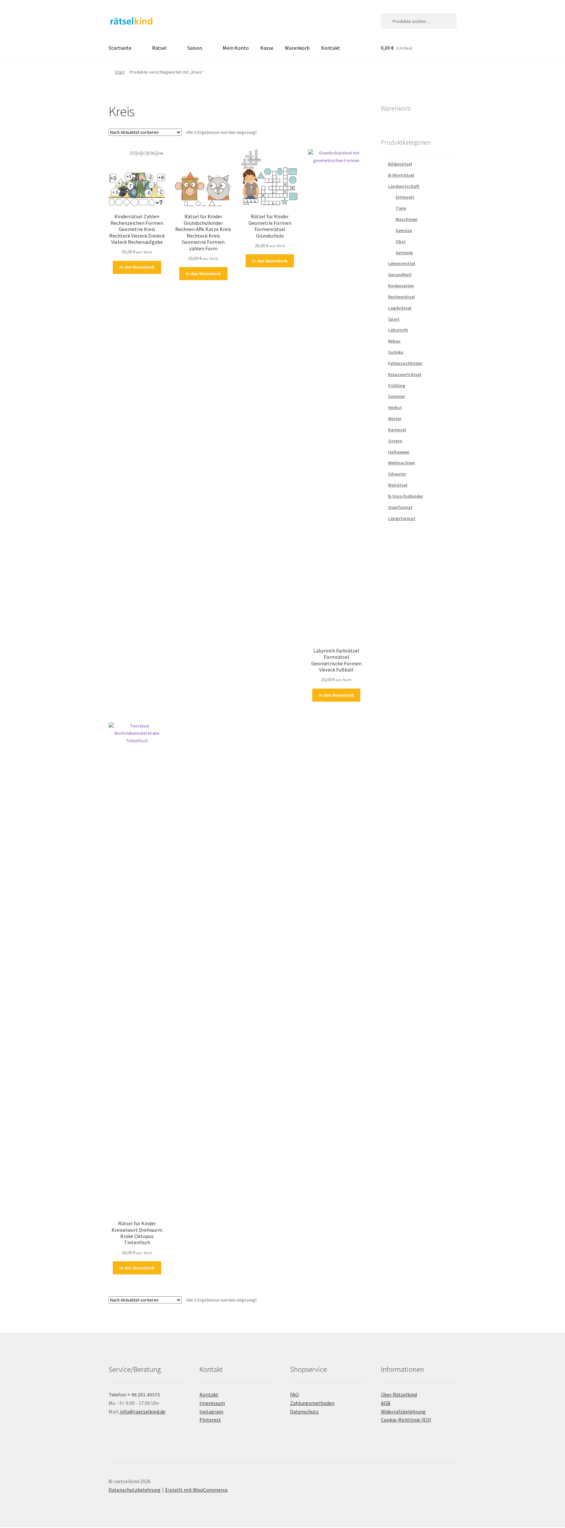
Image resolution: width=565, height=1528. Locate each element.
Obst (401, 241)
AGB (385, 1403)
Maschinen (407, 219)
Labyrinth (398, 330)
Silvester (397, 474)
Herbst (395, 407)
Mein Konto (236, 48)
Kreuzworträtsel (404, 374)
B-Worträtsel (401, 175)
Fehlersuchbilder (405, 363)
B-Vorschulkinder (405, 496)
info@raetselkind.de (142, 1411)
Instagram (211, 1411)
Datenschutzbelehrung (135, 1489)
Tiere (401, 208)
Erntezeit (405, 197)
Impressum (212, 1403)
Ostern (395, 441)
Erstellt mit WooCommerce (196, 1489)
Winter (395, 419)
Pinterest (210, 1419)
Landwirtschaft (403, 186)
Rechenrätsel (401, 297)
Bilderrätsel (400, 164)
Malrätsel (397, 485)
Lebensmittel (401, 263)
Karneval (397, 430)
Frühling (396, 385)
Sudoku (395, 352)
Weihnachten (401, 463)
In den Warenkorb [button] (137, 267)
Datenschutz (304, 1411)
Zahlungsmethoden (312, 1403)
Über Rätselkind (399, 1394)
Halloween (398, 452)
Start (120, 72)
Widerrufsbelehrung (403, 1411)
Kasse (266, 48)
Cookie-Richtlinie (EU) (406, 1419)
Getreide (404, 253)
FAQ (294, 1394)
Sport (394, 319)
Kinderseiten (401, 286)
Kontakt (330, 48)
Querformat (400, 507)
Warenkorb (297, 48)
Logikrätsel (399, 308)
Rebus (394, 341)
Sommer (396, 396)
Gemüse (404, 230)
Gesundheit (400, 275)
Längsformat (401, 518)
